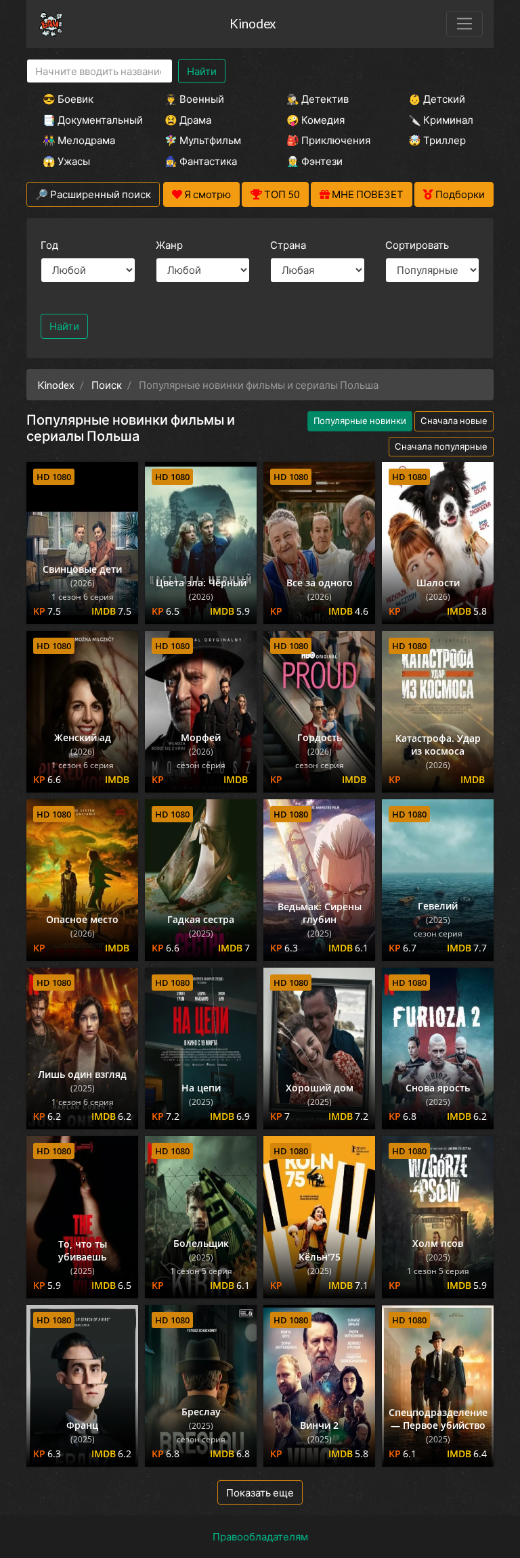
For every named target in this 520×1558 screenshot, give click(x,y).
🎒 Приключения (328, 140)
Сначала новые (454, 420)
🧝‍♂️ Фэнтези (314, 161)
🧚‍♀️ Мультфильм (203, 140)
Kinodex (253, 23)
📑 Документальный (85, 120)
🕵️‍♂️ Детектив (317, 99)
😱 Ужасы (66, 161)
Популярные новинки (359, 420)
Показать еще (260, 1492)
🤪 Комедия (315, 120)
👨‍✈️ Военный (194, 99)
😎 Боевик (68, 99)
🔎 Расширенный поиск (93, 194)
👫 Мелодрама (79, 140)
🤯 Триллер (437, 140)
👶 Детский (436, 99)
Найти (202, 71)
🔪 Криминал (440, 120)
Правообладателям (260, 1536)
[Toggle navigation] (464, 24)
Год (49, 245)
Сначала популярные (441, 446)
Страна (288, 245)
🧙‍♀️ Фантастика (201, 161)
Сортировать (417, 245)
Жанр (169, 245)
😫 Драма (188, 120)
